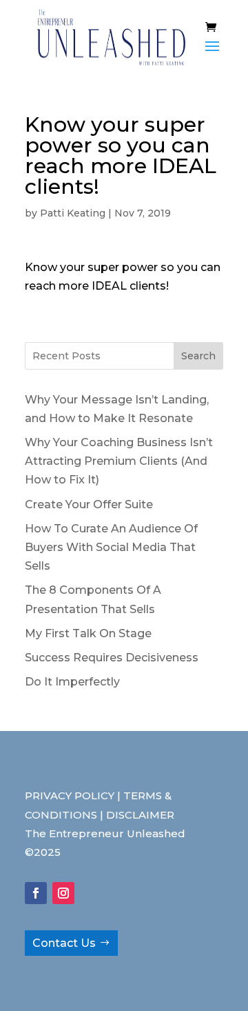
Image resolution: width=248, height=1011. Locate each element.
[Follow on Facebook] (36, 893)
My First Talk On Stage (88, 633)
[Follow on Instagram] (63, 893)
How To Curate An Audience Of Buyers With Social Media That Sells (111, 547)
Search (198, 356)
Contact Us (64, 943)
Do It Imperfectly (72, 681)
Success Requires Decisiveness (111, 657)
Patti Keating (72, 213)
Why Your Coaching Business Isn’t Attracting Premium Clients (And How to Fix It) (119, 461)
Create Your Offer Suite (89, 504)
